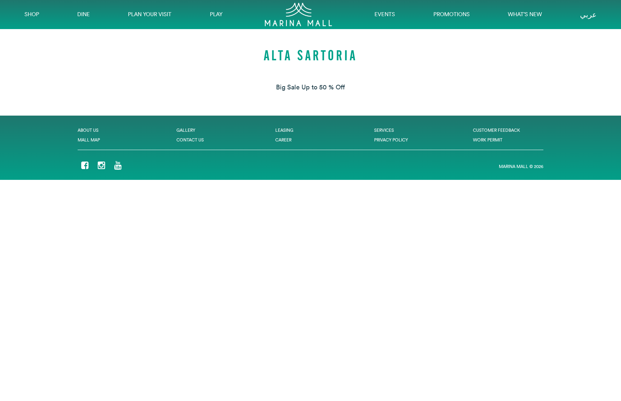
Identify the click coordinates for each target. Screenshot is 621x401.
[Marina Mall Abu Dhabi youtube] (118, 166)
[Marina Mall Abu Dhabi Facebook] (85, 166)
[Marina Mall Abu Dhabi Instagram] (101, 166)
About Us (88, 130)
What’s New (525, 14)
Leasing (284, 130)
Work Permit (487, 140)
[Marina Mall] (298, 14)
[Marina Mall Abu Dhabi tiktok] (130, 166)
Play (216, 14)
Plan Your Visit (149, 14)
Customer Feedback (496, 130)
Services (384, 130)
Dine (83, 14)
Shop (31, 14)
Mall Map (89, 140)
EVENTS (384, 14)
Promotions (451, 14)
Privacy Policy (391, 140)
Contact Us (190, 140)
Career (283, 140)
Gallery (185, 130)
